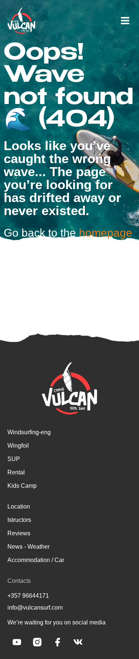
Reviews (18, 533)
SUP (13, 459)
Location (18, 506)
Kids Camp (22, 486)
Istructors (19, 520)
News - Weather (28, 546)
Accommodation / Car (35, 560)
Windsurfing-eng (29, 432)
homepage (105, 233)
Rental (16, 472)
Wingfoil (18, 445)
